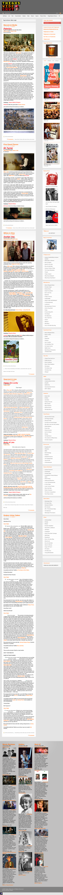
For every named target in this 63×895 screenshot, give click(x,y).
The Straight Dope (49, 458)
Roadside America (49, 456)
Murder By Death (7, 664)
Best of (37, 744)
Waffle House (47, 348)
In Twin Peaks (48, 484)
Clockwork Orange (13, 504)
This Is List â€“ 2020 (39, 853)
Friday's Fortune (48, 296)
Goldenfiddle (47, 298)
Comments (49, 60)
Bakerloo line (7, 61)
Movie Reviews (10, 136)
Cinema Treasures (49, 469)
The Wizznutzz (48, 550)
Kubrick (21, 732)
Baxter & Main (48, 334)
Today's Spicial (48, 273)
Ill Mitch (46, 397)
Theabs (46, 272)
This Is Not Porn (48, 317)
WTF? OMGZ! (48, 388)
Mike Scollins (48, 403)
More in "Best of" (38, 883)
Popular (56, 60)
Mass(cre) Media (10, 25)
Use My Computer (49, 439)
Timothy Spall (24, 193)
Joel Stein (47, 399)
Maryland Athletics (49, 505)
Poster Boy (47, 428)
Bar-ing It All (21, 851)
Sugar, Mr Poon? (48, 546)
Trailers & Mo (13, 31)
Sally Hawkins (6, 411)
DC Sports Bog (48, 503)
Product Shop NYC (49, 311)
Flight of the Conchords (21, 504)
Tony (19, 479)
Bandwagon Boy (48, 501)
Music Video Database (49, 364)
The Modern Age (48, 368)
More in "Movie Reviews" (8, 885)
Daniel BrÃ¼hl (30, 635)
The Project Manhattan (50, 270)
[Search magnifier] (61, 23)
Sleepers (23, 567)
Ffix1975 (46, 383)
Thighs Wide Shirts (52, 56)
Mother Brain (29, 695)
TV (59, 15)
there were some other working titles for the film (22, 487)
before (18, 179)
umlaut (5, 640)
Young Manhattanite (49, 552)
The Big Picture (48, 435)
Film (12, 15)
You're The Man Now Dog (50, 325)
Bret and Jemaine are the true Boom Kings (19, 463)
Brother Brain (48, 288)
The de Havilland (22, 793)
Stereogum (47, 366)
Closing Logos (48, 473)
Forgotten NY (48, 447)
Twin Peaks (29, 732)
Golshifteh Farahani (8, 473)
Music (32, 15)
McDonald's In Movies (49, 260)
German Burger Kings (25, 642)
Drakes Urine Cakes (12, 515)
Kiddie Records (48, 360)
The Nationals (48, 510)
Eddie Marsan (25, 427)
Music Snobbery (48, 362)
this (31, 727)
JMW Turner (11, 175)
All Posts (5, 15)
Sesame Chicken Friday (50, 268)
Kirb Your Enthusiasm (50, 209)
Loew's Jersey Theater (49, 486)
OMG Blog (47, 535)
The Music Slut (48, 369)
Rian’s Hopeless (6, 774)
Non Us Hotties (48, 262)
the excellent (12, 67)
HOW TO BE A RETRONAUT (51, 300)
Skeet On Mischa (48, 544)
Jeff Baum (47, 529)
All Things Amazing (49, 418)
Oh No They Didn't (49, 308)
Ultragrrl (46, 371)
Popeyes (46, 340)
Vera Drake (18, 269)
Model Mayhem (48, 426)
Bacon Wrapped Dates (49, 285)
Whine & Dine (9, 233)
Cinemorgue (47, 471)
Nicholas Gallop (9, 890)
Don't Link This (48, 292)
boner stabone (7, 661)
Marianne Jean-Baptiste (25, 407)
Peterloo (28, 139)
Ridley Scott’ (24, 456)
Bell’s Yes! (46, 119)
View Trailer (6, 523)
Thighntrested (47, 39)
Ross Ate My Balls (49, 266)
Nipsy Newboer (48, 405)
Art (9, 15)
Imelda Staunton (7, 407)
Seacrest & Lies (10, 379)
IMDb (46, 450)
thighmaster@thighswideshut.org (51, 29)
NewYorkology (48, 452)
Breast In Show (7, 368)
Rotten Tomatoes (48, 490)
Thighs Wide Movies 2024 (49, 98)
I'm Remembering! (49, 302)
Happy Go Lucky (16, 264)
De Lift (15, 695)
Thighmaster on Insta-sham (49, 34)
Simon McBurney (18, 470)
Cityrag (46, 521)
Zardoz (14, 699)
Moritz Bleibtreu (21, 637)
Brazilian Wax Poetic (23, 776)
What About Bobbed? (49, 275)
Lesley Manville (29, 292)
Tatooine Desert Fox (23, 746)
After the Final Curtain (49, 416)
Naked (13, 269)
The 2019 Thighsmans (39, 799)
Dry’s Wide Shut (47, 164)
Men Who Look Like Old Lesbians (52, 424)
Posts (57, 13)
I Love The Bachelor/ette (50, 482)
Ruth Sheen (19, 292)
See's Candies (48, 342)
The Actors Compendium (50, 492)
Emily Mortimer (17, 732)
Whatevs (46, 321)
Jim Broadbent (12, 292)
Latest (45, 60)
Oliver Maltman (12, 294)
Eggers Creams (6, 746)
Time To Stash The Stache (51, 206)
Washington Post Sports (50, 512)
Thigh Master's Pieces (52, 15)
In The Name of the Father (23, 570)
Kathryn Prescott (48, 401)
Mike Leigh (18, 52)
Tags (53, 60)
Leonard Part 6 (20, 699)
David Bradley (26, 295)
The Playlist (47, 313)
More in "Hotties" (22, 875)
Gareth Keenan (19, 601)
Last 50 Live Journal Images (51, 422)
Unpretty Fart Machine (48, 139)
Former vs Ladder (22, 830)
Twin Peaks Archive (49, 493)
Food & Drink (18, 15)
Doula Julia (47, 396)
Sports (37, 15)
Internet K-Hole (48, 420)
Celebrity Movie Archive (50, 381)
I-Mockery (47, 448)
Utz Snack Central (49, 346)
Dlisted (46, 523)
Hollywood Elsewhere (49, 480)
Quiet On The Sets (49, 264)
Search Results (7, 13)
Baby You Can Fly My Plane (52, 186)
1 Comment (9, 227)
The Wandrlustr (48, 315)
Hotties (24, 15)
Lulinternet (47, 304)
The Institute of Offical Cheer (51, 437)
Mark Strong (29, 469)
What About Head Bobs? (50, 277)
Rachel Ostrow (48, 407)
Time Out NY (47, 460)
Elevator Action (21, 676)
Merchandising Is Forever (50, 306)
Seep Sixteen (37, 770)
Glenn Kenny (47, 478)
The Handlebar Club (49, 344)
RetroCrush (47, 541)
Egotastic (47, 294)
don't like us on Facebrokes (49, 36)
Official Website (7, 150)
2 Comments (13, 380)
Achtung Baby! (48, 519)
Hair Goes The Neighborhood (9, 800)
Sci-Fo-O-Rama (48, 432)
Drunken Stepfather (49, 525)
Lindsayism (47, 531)
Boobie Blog (47, 379)
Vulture (46, 319)
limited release (21, 104)
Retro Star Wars (48, 488)
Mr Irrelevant (47, 506)
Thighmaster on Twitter (49, 31)
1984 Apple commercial (15, 458)
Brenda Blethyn (14, 407)
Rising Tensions (48, 430)
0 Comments (13, 26)
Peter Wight (22, 294)
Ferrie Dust (5, 826)
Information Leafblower (50, 527)
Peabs (46, 310)
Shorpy (46, 434)
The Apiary (47, 548)
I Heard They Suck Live (50, 358)
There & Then (43, 15)
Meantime (11, 271)
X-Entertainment (48, 462)
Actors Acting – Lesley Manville (23, 309)
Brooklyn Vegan (48, 287)
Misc (28, 15)
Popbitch (47, 454)
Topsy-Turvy (17, 271)
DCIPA (46, 336)
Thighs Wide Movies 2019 (40, 828)
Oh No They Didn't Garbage (51, 533)
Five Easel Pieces (11, 144)
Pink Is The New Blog (49, 539)
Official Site (6, 31)
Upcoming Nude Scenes (50, 386)
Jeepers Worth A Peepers (19, 139)
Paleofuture (47, 537)
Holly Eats (47, 338)
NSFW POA (47, 384)
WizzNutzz (47, 323)
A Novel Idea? (47, 88)
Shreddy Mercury (48, 409)
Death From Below (49, 290)
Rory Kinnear (23, 75)
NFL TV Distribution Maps (50, 508)
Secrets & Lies (25, 271)
